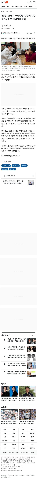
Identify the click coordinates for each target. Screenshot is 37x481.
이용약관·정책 (24, 452)
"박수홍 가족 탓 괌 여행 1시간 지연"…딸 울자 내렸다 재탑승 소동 (16, 366)
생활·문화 (4, 441)
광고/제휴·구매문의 (14, 452)
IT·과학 (23, 437)
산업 (5, 437)
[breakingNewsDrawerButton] (31, 2)
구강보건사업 (6, 165)
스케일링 (4, 169)
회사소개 (5, 452)
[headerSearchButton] (27, 2)
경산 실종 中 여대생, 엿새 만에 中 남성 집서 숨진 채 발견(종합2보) (16, 374)
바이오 (32, 437)
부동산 (14, 437)
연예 (3, 383)
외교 (14, 433)
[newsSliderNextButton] (34, 335)
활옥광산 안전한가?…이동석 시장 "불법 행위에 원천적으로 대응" (13, 182)
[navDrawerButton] (34, 2)
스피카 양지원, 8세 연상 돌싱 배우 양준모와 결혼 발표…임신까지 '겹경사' (16, 357)
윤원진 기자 (7, 26)
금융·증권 (32, 433)
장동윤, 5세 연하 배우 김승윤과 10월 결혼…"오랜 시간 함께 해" (16, 341)
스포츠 (3, 407)
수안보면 (24, 165)
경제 (23, 429)
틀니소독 (12, 169)
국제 (32, 429)
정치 (5, 429)
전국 (2, 11)
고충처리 (32, 452)
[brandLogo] (4, 2)
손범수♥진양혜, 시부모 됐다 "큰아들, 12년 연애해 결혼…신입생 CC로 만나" (16, 349)
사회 (14, 429)
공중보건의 (16, 165)
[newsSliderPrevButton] (29, 335)
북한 (23, 433)
